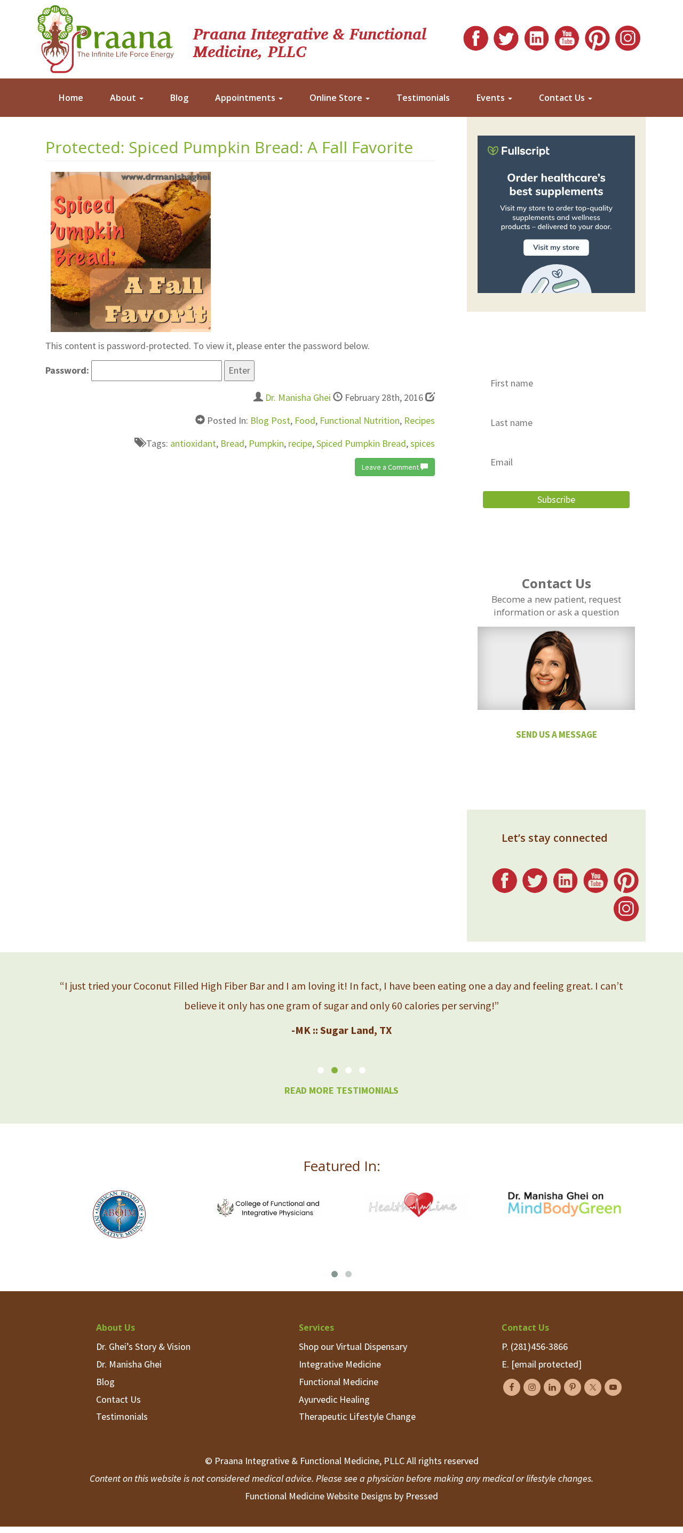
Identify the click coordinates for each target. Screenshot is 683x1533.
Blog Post (270, 420)
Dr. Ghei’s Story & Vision (143, 1346)
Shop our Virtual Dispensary (353, 1346)
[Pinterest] (597, 35)
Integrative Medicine (340, 1364)
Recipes (419, 420)
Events (491, 98)
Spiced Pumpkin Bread (361, 443)
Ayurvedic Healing (334, 1399)
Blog (179, 98)
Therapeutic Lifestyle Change (357, 1416)
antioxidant (193, 443)
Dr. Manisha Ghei (298, 397)
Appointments (246, 98)
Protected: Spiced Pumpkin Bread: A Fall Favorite (229, 147)
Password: (68, 370)
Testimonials (423, 98)
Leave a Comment (391, 467)
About (124, 98)
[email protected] (546, 1364)
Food (305, 420)
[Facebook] (476, 35)
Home (71, 98)
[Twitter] (506, 35)
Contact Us (563, 98)
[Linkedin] (536, 35)
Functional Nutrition (360, 420)
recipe (300, 443)
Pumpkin (266, 443)
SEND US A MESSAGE (556, 734)
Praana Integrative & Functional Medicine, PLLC (309, 41)
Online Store (336, 98)
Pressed (422, 1496)
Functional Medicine (338, 1382)
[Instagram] (628, 35)
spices (422, 443)
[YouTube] (567, 35)
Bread (232, 443)
